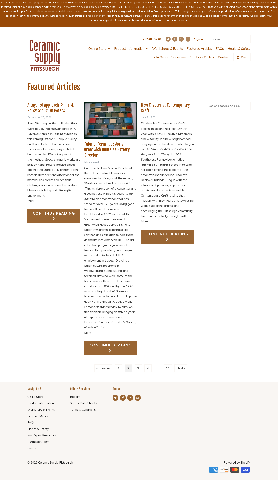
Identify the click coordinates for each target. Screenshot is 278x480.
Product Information (129, 48)
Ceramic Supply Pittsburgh (55, 462)
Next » (180, 368)
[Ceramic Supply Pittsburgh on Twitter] (168, 39)
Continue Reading (54, 213)
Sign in (198, 39)
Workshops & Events (167, 48)
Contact (224, 57)
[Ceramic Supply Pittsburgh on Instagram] (181, 39)
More (30, 201)
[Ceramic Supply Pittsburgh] (44, 52)
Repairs (75, 396)
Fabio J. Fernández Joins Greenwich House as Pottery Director (107, 149)
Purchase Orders (201, 57)
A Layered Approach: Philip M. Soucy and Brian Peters (50, 108)
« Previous (103, 368)
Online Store (97, 48)
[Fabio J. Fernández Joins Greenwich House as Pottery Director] (110, 120)
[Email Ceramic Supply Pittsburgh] (188, 39)
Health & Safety (239, 48)
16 (168, 368)
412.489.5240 (152, 39)
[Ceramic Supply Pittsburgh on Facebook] (174, 39)
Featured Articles (199, 48)
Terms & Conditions (83, 409)
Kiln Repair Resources (169, 57)
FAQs (220, 48)
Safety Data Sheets (83, 403)
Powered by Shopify (237, 462)
